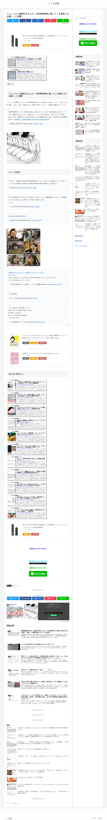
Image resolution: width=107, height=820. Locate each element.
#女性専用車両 (26, 119)
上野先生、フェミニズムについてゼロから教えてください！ (41, 353)
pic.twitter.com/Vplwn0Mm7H (41, 119)
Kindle (26, 343)
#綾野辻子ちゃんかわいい (16, 272)
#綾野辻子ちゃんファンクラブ (34, 272)
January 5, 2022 (38, 123)
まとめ (9, 585)
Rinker (29, 40)
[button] (99, 18)
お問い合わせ (79, 236)
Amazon (26, 45)
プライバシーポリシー (82, 246)
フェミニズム (16, 585)
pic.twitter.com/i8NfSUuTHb (17, 216)
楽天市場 (35, 45)
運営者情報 (78, 241)
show (12, 84)
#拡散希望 (17, 119)
